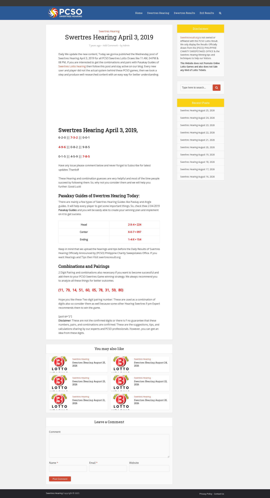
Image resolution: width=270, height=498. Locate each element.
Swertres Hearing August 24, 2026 (197, 117)
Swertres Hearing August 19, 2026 (197, 154)
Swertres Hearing (158, 13)
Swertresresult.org (189, 37)
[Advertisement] (109, 103)
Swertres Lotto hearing (72, 66)
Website (134, 463)
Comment (54, 432)
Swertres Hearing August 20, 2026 (197, 147)
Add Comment (110, 45)
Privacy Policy (206, 493)
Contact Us (219, 493)
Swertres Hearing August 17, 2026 (197, 169)
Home (138, 13)
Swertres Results (184, 13)
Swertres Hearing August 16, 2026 (197, 176)
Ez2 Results (207, 13)
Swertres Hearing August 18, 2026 (197, 161)
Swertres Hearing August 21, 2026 (197, 139)
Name (53, 463)
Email (93, 463)
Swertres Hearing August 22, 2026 (197, 132)
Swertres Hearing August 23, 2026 (197, 125)
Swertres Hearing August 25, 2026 (197, 110)
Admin (126, 45)
